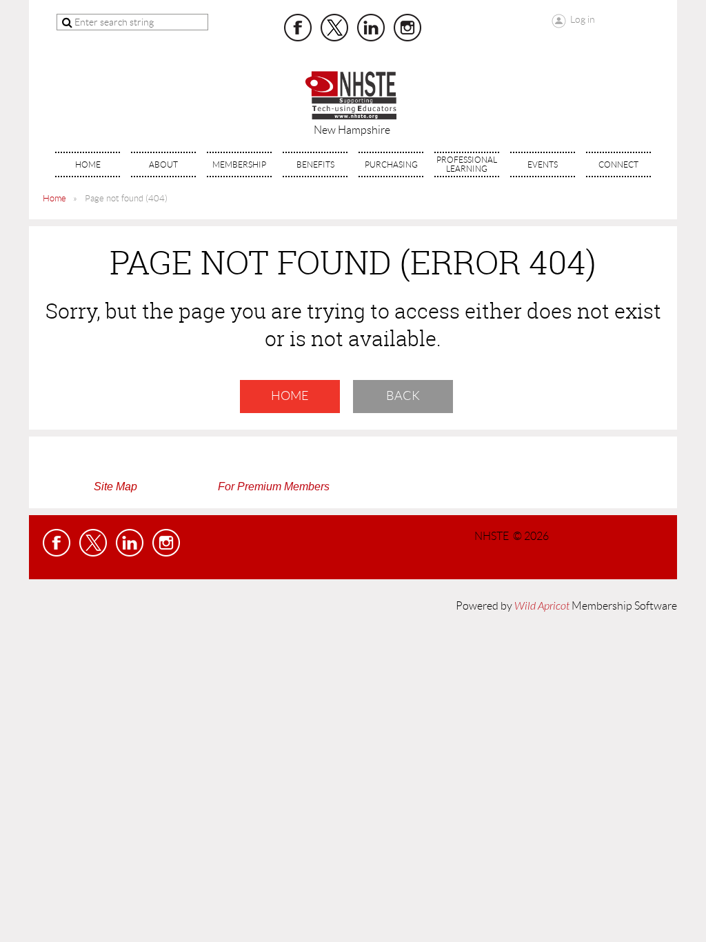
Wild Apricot (541, 606)
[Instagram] (407, 27)
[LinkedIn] (371, 27)
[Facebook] (298, 27)
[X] (334, 27)
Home (54, 198)
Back (403, 396)
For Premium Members (274, 486)
